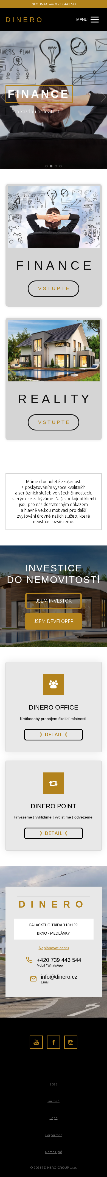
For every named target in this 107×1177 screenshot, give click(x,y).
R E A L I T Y (53, 399)
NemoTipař (53, 1152)
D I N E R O (23, 19)
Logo (54, 1118)
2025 (53, 1084)
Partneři (53, 1101)
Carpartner (53, 1135)
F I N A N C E (53, 265)
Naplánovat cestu (53, 948)
